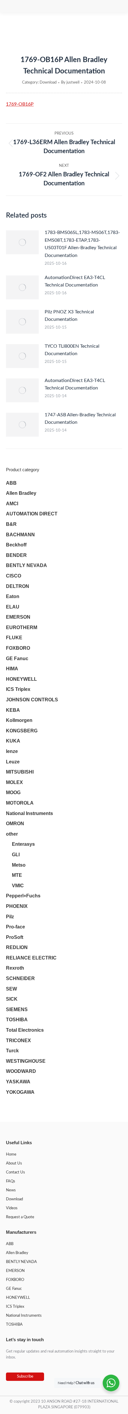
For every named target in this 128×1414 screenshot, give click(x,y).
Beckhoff (16, 544)
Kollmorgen (19, 720)
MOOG (13, 792)
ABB (11, 483)
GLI (16, 854)
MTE (17, 875)
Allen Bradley (21, 493)
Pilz (10, 916)
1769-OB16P (20, 104)
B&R (11, 524)
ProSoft (14, 937)
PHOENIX (17, 906)
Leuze (13, 761)
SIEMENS (17, 1009)
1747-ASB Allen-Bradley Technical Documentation (80, 418)
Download (48, 82)
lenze (12, 751)
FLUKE (14, 637)
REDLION (17, 947)
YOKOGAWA (20, 1092)
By (70, 82)
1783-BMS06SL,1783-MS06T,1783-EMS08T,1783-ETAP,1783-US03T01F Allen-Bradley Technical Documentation (82, 244)
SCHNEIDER (20, 978)
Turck (12, 1050)
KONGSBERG (22, 730)
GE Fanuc (17, 658)
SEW (11, 988)
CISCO (13, 575)
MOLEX (14, 782)
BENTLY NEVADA (26, 565)
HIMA (12, 668)
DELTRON (17, 586)
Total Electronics (25, 1030)
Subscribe (25, 1376)
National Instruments (29, 813)
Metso (19, 865)
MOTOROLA (20, 802)
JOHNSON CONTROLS (32, 699)
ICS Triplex (18, 689)
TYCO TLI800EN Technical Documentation (72, 350)
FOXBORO (18, 648)
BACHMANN (20, 534)
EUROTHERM (21, 627)
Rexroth (15, 968)
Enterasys (23, 844)
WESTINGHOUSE (26, 1061)
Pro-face (15, 926)
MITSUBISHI (20, 771)
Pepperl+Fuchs (23, 895)
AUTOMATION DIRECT (31, 513)
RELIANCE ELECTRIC (31, 957)
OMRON (15, 823)
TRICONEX (18, 1040)
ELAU (12, 606)
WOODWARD (21, 1071)
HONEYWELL (21, 679)
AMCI (12, 503)
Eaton (12, 596)
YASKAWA (18, 1081)
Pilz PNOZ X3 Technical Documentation (69, 315)
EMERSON (18, 617)
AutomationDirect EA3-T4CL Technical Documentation (75, 281)
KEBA (13, 710)
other (12, 834)
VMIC (18, 885)
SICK (12, 999)
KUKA (13, 740)
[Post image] (22, 242)
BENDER (16, 555)
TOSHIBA (17, 1019)
